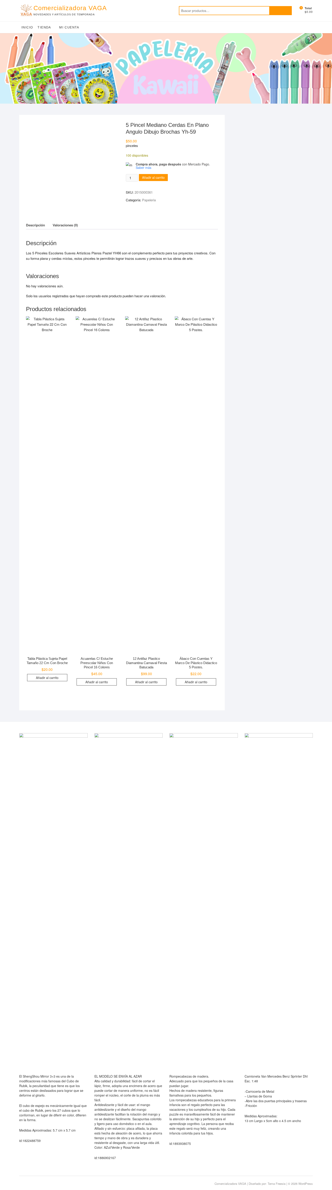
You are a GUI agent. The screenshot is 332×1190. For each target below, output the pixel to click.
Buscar (280, 10)
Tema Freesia (276, 1183)
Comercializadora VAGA (70, 8)
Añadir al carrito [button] (47, 677)
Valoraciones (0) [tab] (65, 225)
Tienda (44, 27)
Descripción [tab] (35, 225)
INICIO (27, 27)
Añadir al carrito (153, 177)
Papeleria (149, 200)
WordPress (305, 1183)
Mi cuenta (69, 27)
